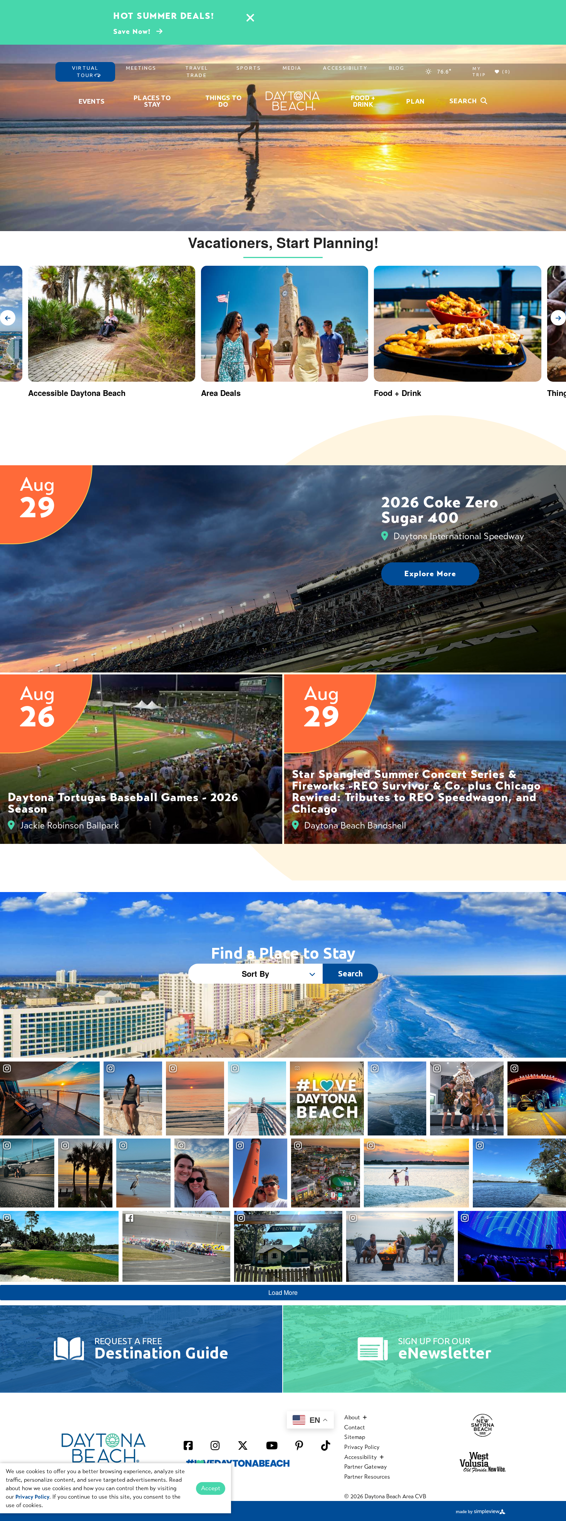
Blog (396, 67)
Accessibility (345, 67)
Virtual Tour (85, 71)
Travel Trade (196, 71)
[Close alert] (250, 19)
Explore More (430, 574)
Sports (248, 67)
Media (292, 67)
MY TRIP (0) (491, 71)
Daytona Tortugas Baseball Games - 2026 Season (123, 803)
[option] (284, 335)
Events (92, 101)
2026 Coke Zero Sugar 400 (440, 509)
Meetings (141, 67)
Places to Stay (152, 100)
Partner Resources (367, 1476)
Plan (415, 101)
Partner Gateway (365, 1466)
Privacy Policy (362, 1447)
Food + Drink (363, 100)
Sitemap (354, 1437)
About (353, 1417)
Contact (354, 1427)
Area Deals (221, 392)
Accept (210, 1488)
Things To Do (223, 100)
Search (350, 973)
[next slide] (558, 317)
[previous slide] (7, 317)
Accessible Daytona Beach (77, 392)
